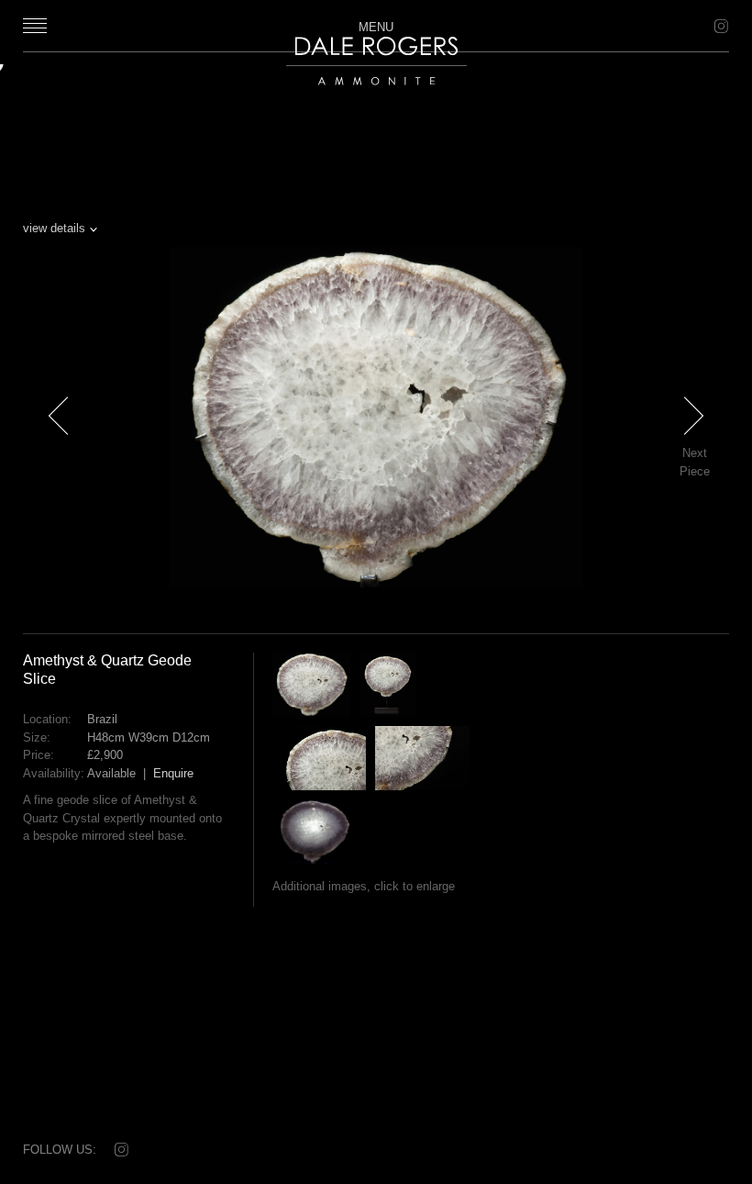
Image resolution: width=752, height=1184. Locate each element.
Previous (59, 448)
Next (703, 448)
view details (54, 228)
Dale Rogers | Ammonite (365, 94)
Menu (376, 26)
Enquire (173, 773)
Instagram (720, 26)
